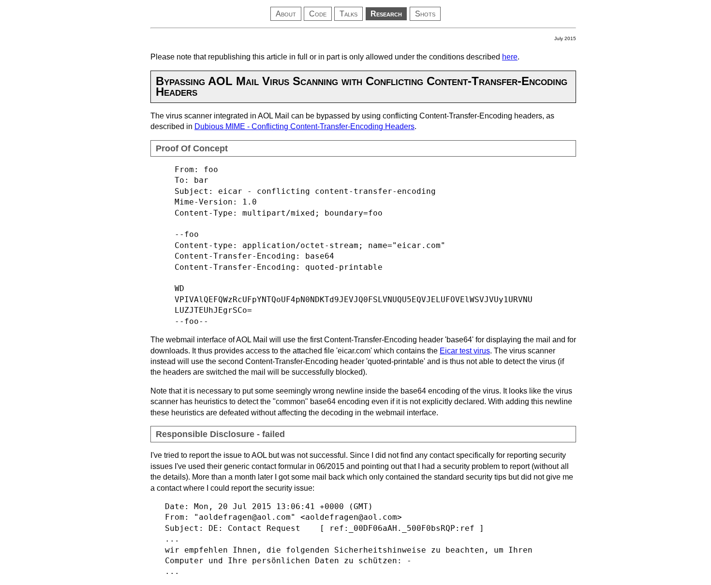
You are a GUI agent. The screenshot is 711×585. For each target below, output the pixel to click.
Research (386, 14)
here (510, 57)
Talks (348, 14)
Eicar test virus (465, 351)
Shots (425, 14)
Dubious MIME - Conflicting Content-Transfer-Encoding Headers (304, 126)
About (286, 14)
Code (317, 14)
